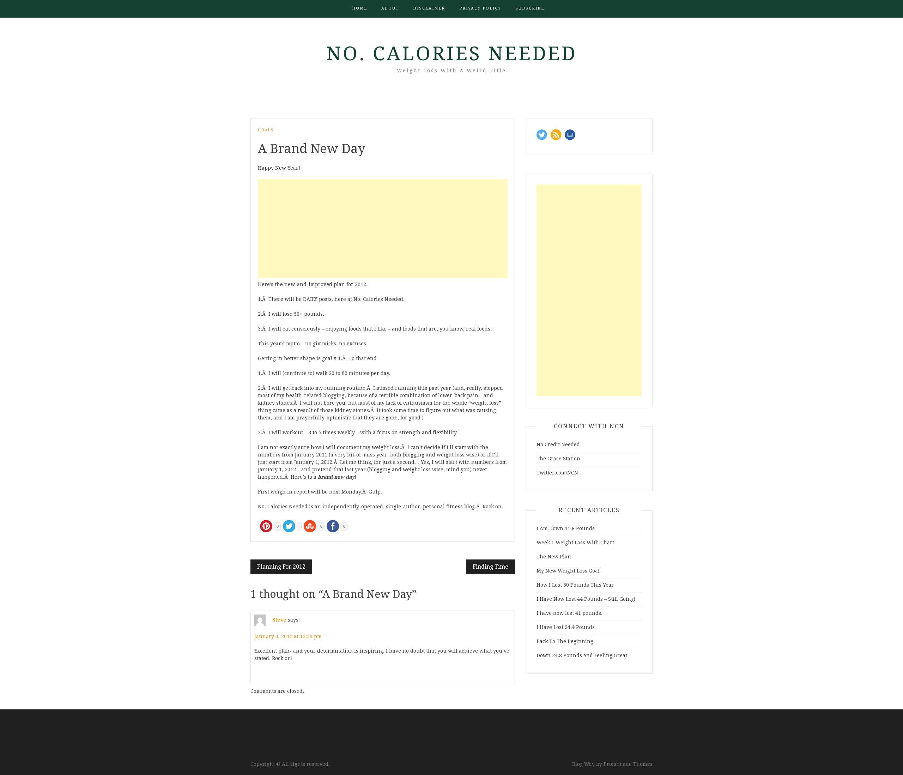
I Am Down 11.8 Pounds (566, 528)
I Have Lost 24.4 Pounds (566, 627)
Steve (279, 620)
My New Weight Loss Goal (568, 571)
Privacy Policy (480, 8)
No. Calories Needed (451, 53)
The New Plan (554, 556)
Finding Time (490, 566)
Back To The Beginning (565, 641)
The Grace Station (558, 458)
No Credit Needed (558, 444)
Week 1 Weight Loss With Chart (575, 542)
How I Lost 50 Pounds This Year (575, 585)
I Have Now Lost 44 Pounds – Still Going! (586, 599)
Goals (265, 130)
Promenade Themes (628, 764)
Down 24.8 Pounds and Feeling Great (582, 655)
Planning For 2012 (281, 566)
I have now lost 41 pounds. (569, 613)
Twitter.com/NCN (557, 473)
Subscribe (529, 8)
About (390, 8)
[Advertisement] (383, 228)
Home (359, 8)
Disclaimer (429, 8)
